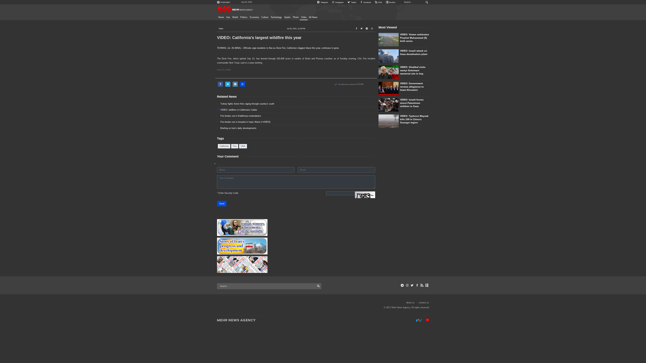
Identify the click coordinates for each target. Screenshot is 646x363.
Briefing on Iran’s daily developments (238, 128)
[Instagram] (407, 285)
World (235, 17)
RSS (380, 2)
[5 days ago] (389, 39)
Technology (276, 17)
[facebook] (417, 285)
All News (313, 17)
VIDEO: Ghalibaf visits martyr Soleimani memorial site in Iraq (412, 70)
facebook (367, 2)
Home (221, 17)
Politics (243, 17)
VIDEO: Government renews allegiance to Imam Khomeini (412, 86)
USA (243, 146)
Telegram (324, 2)
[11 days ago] (389, 72)
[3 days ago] (389, 105)
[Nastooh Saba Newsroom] (417, 319)
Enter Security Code (227, 193)
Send (221, 203)
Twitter (353, 2)
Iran (228, 17)
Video (304, 17)
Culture (264, 17)
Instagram (339, 2)
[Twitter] (412, 285)
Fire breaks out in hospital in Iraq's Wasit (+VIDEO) (245, 122)
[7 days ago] (389, 88)
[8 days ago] (389, 121)
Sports (287, 17)
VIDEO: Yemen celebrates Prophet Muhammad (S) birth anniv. (414, 37)
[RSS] (422, 285)
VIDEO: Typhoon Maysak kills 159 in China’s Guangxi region (414, 119)
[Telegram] (402, 285)
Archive (392, 2)
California (224, 146)
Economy (254, 17)
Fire (235, 146)
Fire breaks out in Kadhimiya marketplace (240, 116)
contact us (424, 302)
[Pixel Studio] (426, 319)
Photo (296, 17)
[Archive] (427, 285)
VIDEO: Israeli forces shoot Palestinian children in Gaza (412, 103)
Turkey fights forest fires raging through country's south (247, 104)
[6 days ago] (389, 56)
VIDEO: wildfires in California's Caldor (238, 110)
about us (410, 302)
